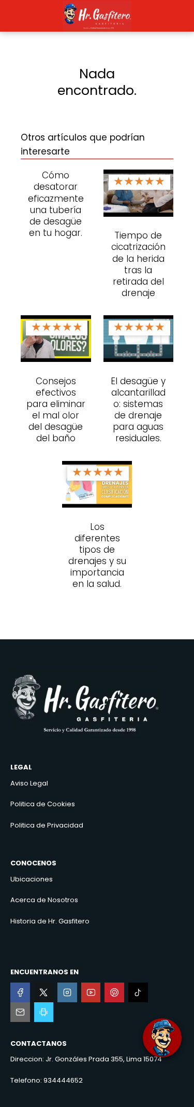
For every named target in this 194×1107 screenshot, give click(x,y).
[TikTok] (138, 992)
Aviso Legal (29, 783)
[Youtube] (91, 992)
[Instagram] (67, 992)
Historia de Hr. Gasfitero (49, 921)
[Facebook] (20, 992)
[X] (44, 992)
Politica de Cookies (42, 804)
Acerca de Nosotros (44, 900)
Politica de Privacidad (46, 825)
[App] (44, 1012)
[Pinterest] (114, 992)
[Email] (20, 1012)
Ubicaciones (31, 879)
